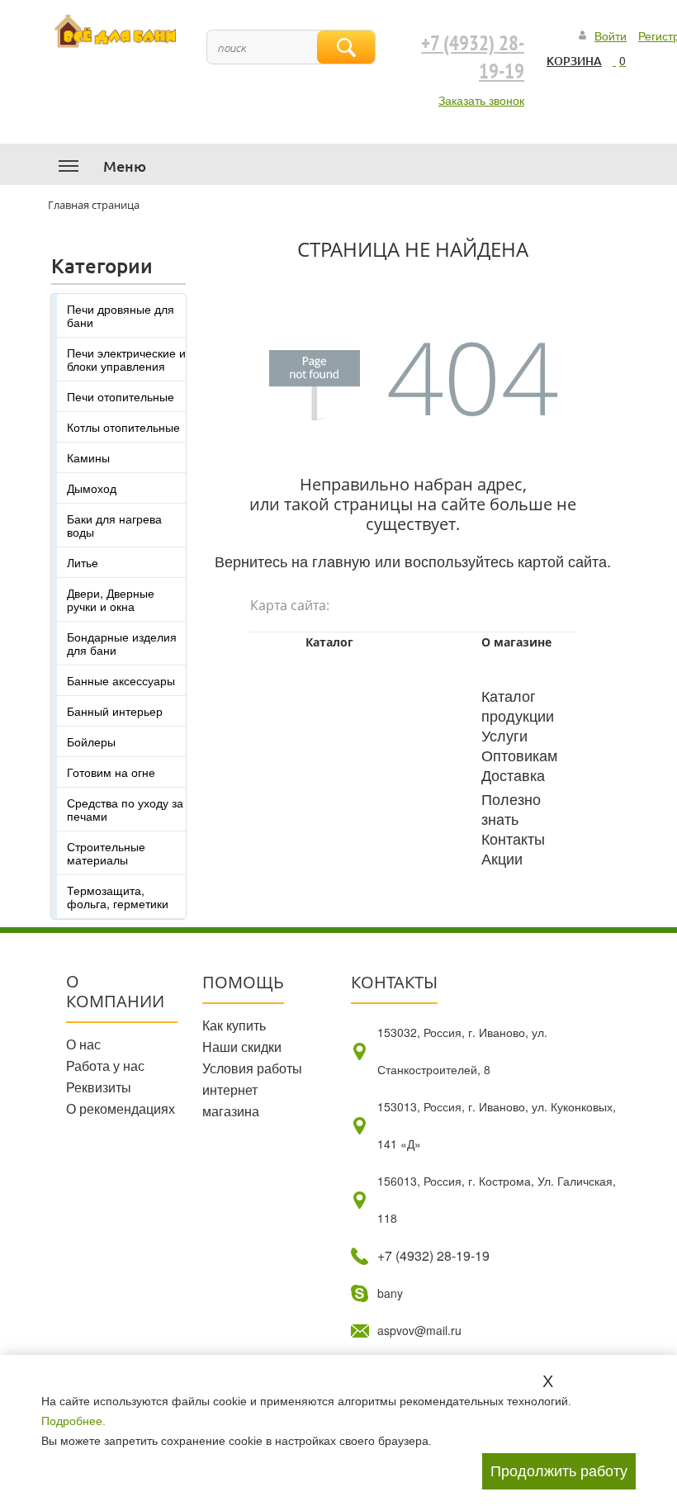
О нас (83, 1044)
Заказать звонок (481, 100)
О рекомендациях (120, 1108)
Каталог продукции (517, 705)
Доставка (513, 774)
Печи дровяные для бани (120, 315)
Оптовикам (519, 754)
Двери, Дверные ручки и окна (110, 599)
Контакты (513, 838)
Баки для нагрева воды (114, 525)
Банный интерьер (115, 711)
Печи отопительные (120, 396)
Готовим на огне (111, 772)
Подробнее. (73, 1421)
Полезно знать (511, 808)
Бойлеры (91, 741)
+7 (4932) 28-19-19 (472, 57)
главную (341, 560)
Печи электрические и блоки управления (126, 359)
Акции (502, 858)
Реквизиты (98, 1086)
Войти (610, 35)
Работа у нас (105, 1065)
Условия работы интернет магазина (252, 1089)
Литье (82, 562)
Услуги (504, 735)
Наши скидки (242, 1046)
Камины (88, 457)
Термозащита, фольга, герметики (117, 897)
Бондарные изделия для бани (122, 643)
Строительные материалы (106, 853)
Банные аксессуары (121, 680)
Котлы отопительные (123, 427)
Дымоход (91, 488)
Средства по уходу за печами (125, 809)
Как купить (234, 1025)
